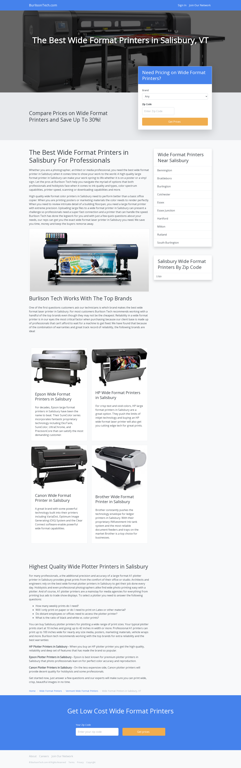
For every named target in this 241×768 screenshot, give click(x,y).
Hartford (162, 218)
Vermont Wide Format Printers (82, 690)
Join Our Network (200, 5)
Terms (71, 762)
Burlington (164, 186)
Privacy (80, 762)
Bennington (164, 170)
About (33, 756)
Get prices (143, 732)
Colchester (163, 194)
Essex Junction (166, 210)
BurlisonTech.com (43, 5)
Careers (44, 756)
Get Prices (174, 121)
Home (32, 690)
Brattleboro (164, 178)
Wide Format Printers (50, 690)
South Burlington (168, 242)
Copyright (90, 762)
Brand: (145, 90)
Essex (160, 202)
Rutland (162, 234)
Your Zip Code (83, 724)
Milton (161, 226)
